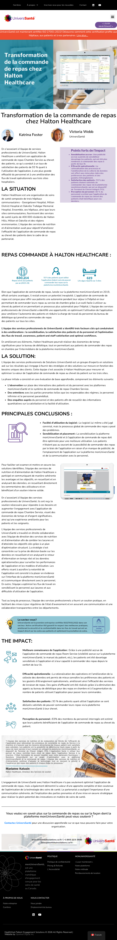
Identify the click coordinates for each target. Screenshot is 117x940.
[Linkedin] (93, 5)
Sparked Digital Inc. (25, 934)
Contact (83, 5)
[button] (112, 16)
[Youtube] (99, 5)
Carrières (17, 5)
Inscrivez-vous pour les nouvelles (59, 5)
